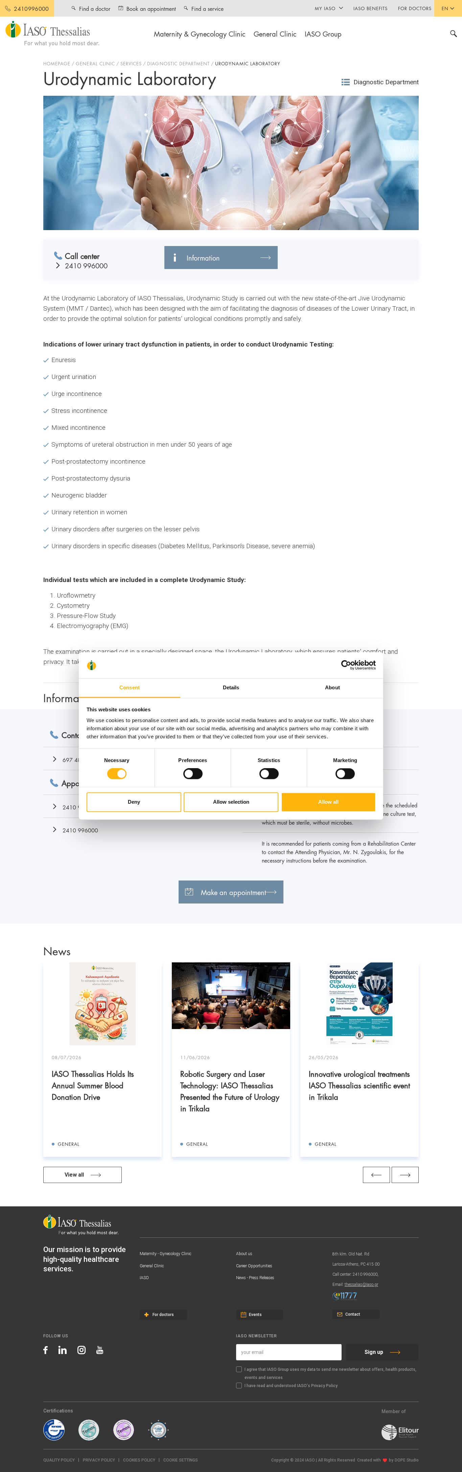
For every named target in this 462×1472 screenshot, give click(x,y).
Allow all (328, 802)
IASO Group (323, 33)
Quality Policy (59, 1460)
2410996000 (31, 8)
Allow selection (231, 802)
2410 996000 (86, 265)
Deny (134, 802)
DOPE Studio (407, 1460)
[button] (180, 1460)
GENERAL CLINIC (95, 63)
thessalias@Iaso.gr (361, 1284)
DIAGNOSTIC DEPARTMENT (178, 63)
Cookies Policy (139, 1460)
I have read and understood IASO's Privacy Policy (291, 1385)
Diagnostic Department (386, 82)
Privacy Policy (99, 1460)
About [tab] (332, 687)
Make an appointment (233, 892)
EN (445, 8)
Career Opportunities (254, 1266)
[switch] (193, 773)
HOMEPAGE (56, 63)
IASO (144, 1277)
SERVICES (131, 63)
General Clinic (275, 33)
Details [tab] (231, 687)
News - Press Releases (255, 1277)
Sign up (374, 1352)
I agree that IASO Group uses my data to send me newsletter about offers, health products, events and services (330, 1373)
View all (74, 1175)
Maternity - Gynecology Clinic (165, 1253)
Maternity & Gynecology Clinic (200, 33)
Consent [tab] (129, 687)
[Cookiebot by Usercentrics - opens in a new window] (346, 665)
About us (244, 1253)
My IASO (325, 8)
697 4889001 (80, 759)
